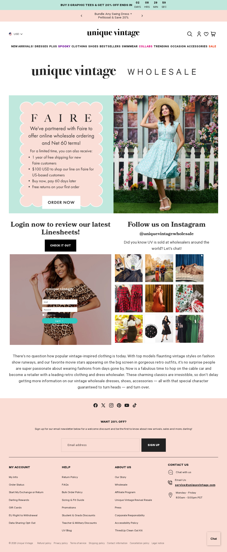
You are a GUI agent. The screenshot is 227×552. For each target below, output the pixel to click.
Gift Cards (15, 507)
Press (118, 507)
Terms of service (78, 543)
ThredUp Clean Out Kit (129, 530)
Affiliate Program (125, 492)
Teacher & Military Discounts (79, 523)
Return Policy (70, 477)
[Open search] (190, 34)
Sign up (154, 445)
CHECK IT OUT (60, 245)
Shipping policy (97, 543)
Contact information (117, 543)
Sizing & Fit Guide (73, 500)
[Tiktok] (134, 405)
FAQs (65, 485)
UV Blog (67, 530)
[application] (214, 539)
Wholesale (121, 485)
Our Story (120, 477)
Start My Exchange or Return (26, 492)
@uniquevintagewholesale (166, 234)
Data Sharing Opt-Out (22, 523)
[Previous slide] (81, 16)
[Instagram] (111, 405)
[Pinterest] (119, 405)
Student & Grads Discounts (78, 515)
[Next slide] (142, 16)
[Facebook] (95, 405)
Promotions (69, 507)
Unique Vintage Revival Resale (133, 500)
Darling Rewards (19, 500)
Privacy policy (61, 543)
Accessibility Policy (126, 523)
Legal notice (158, 543)
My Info (13, 477)
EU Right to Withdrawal (23, 515)
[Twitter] (103, 405)
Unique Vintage (25, 543)
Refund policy (44, 543)
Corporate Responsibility (130, 515)
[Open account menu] (199, 34)
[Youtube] (126, 405)
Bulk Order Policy (72, 492)
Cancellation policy (139, 543)
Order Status (16, 485)
